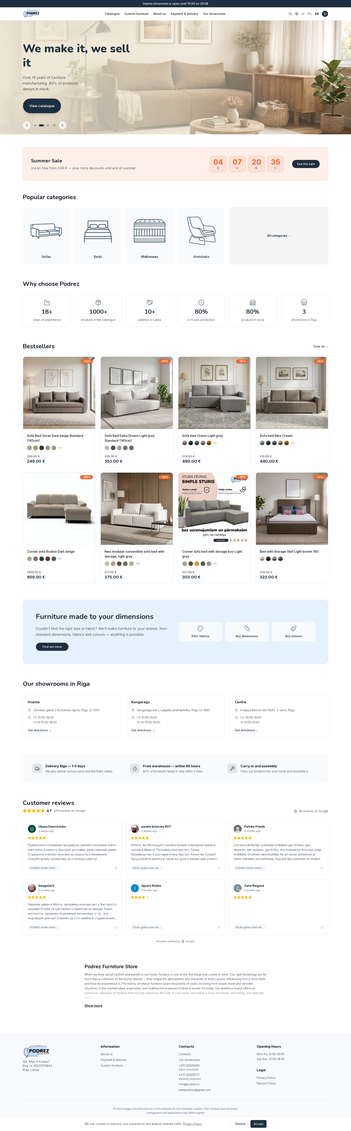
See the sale (306, 164)
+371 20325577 (189, 1075)
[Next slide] (62, 125)
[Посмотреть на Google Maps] (116, 868)
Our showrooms (214, 13)
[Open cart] (325, 14)
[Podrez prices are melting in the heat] (34, 125)
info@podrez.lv (189, 1084)
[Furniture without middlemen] (48, 125)
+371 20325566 (189, 1065)
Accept (258, 1124)
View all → (320, 346)
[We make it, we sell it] (41, 125)
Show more (93, 1006)
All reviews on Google (313, 811)
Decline (240, 1124)
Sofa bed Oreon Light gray (202, 436)
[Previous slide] (27, 125)
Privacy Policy (266, 1077)
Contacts (185, 1054)
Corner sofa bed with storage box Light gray (212, 553)
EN (317, 13)
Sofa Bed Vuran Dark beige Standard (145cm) (55, 438)
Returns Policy (266, 1083)
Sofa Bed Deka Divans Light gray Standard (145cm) (130, 438)
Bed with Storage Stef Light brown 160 (289, 551)
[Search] (290, 14)
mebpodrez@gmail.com (195, 1090)
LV (302, 13)
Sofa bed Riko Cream (276, 436)
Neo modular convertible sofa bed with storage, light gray (134, 553)
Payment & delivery (184, 13)
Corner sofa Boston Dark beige (51, 551)
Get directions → (40, 730)
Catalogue (112, 13)
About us (159, 13)
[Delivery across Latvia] (54, 125)
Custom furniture (136, 13)
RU (310, 13)
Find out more (52, 646)
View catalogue (41, 109)
